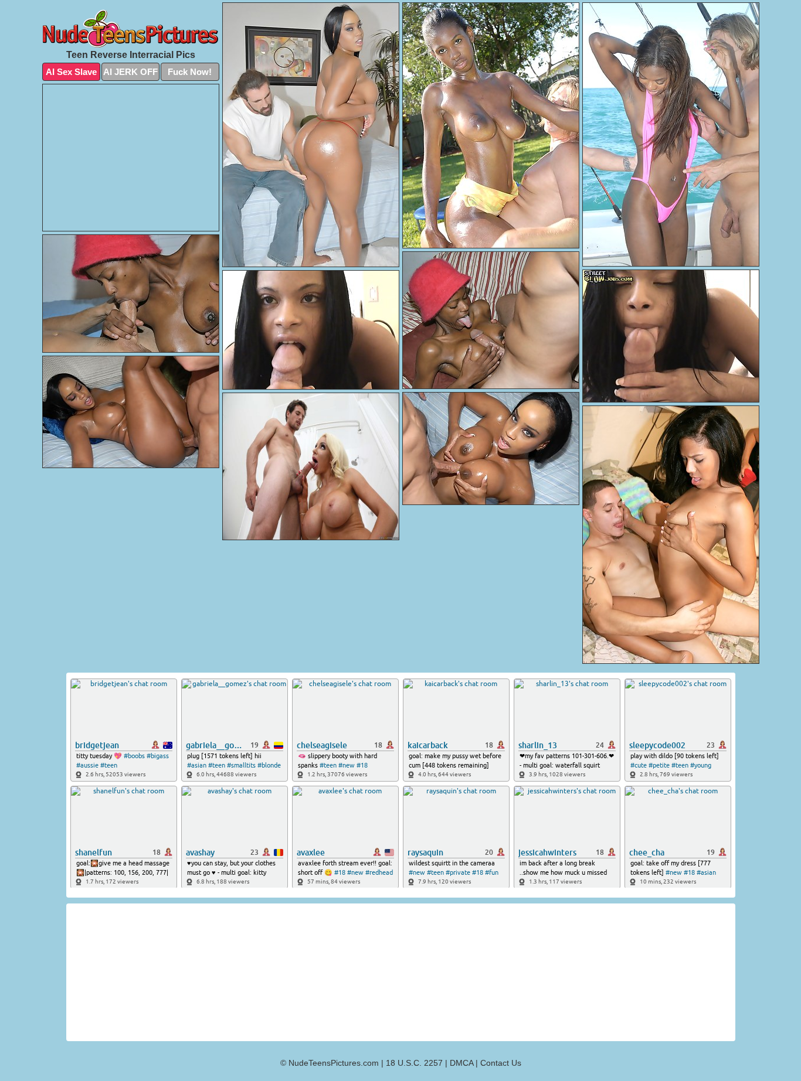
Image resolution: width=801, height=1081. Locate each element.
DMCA (461, 1063)
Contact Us (500, 1063)
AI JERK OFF (130, 72)
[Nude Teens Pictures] (130, 28)
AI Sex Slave (71, 72)
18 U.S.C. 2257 (414, 1063)
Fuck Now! (190, 72)
